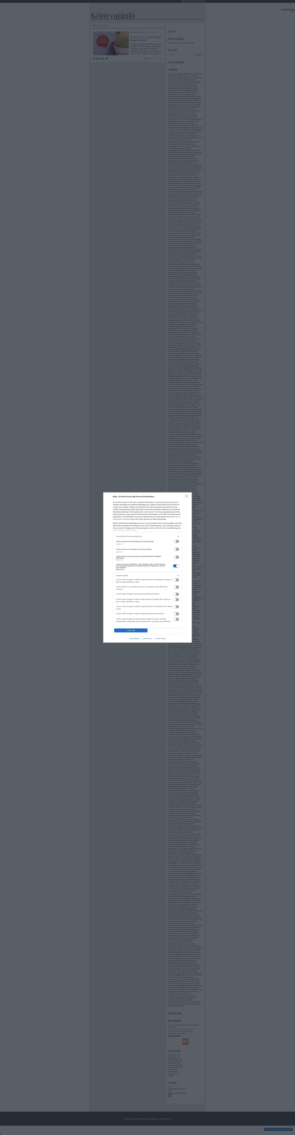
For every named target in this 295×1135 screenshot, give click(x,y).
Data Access (147, 638)
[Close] (187, 497)
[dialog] (147, 567)
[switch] (176, 541)
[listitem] (147, 536)
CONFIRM (131, 630)
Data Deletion (134, 638)
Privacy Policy (161, 638)
